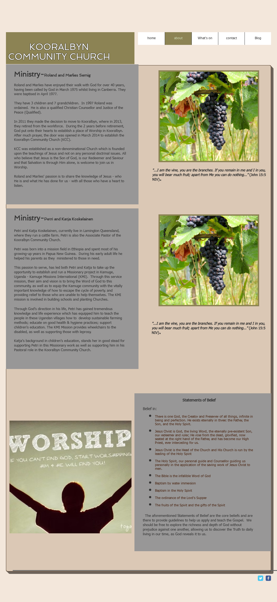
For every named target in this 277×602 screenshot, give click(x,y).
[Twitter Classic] (260, 578)
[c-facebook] (268, 578)
